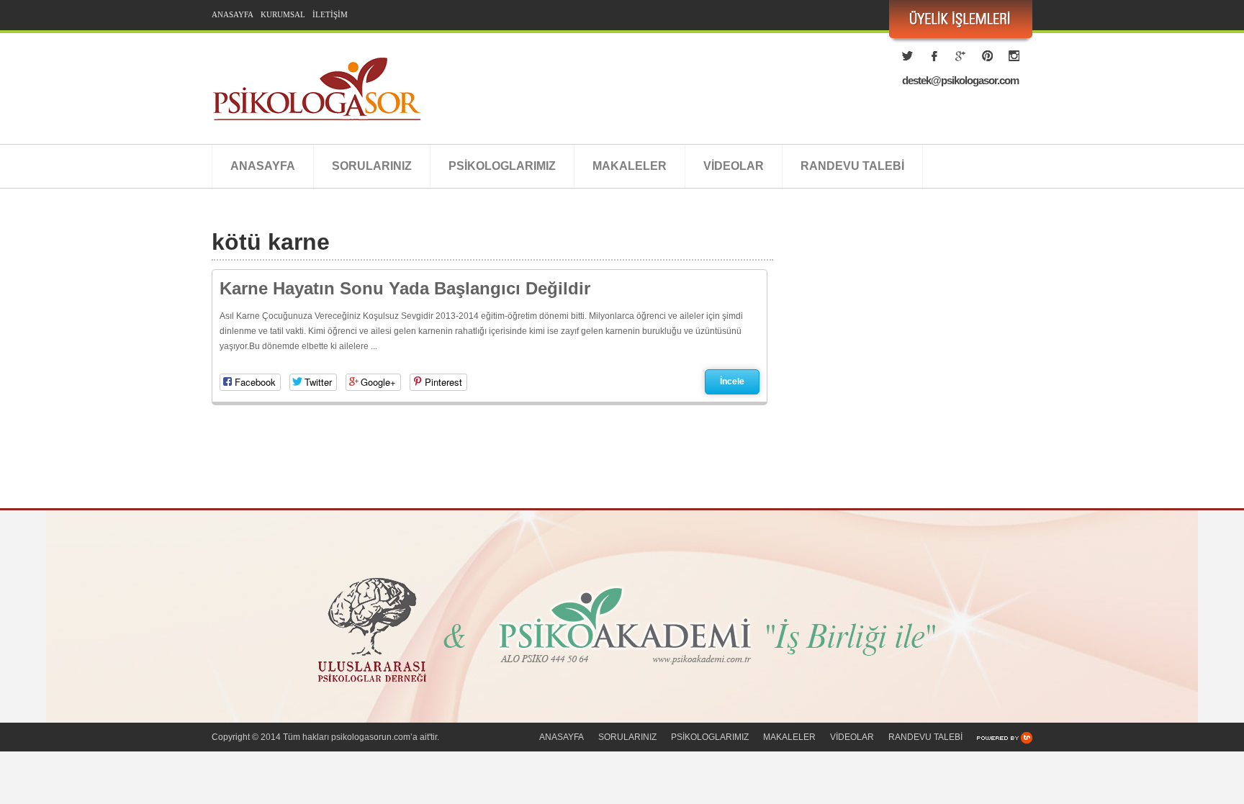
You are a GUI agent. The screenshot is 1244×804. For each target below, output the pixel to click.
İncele (732, 381)
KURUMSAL (283, 14)
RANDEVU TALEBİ (852, 166)
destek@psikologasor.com (960, 80)
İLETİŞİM (330, 14)
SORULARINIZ (372, 166)
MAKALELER (629, 166)
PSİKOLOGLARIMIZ (502, 166)
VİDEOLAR (733, 166)
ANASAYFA (232, 14)
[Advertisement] (910, 370)
